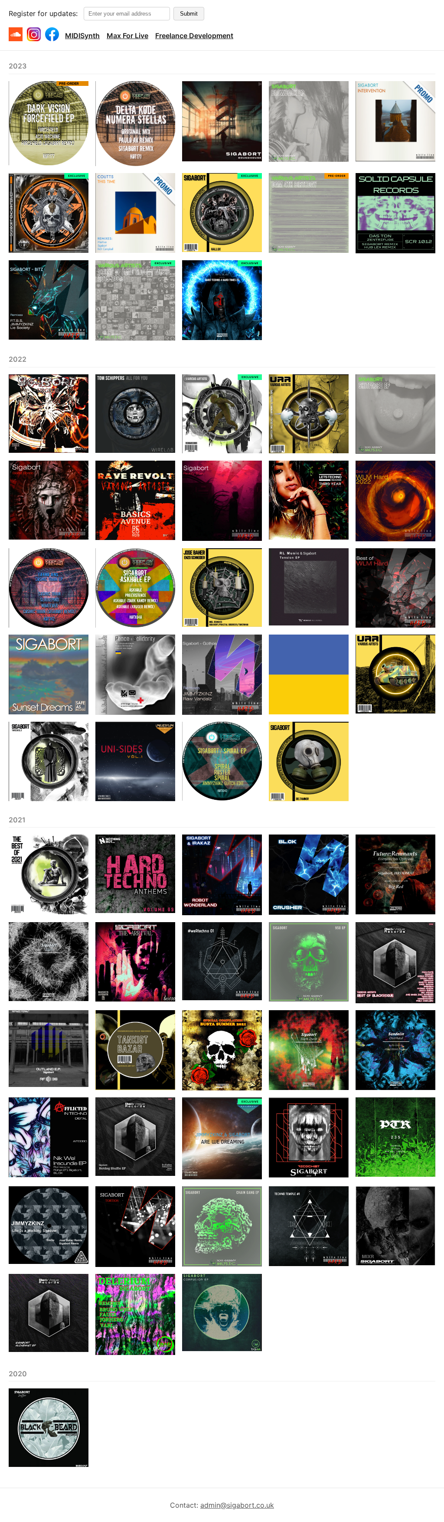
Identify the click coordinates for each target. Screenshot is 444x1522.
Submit (189, 13)
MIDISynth (82, 35)
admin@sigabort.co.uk (237, 1505)
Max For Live (127, 35)
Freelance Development (194, 35)
